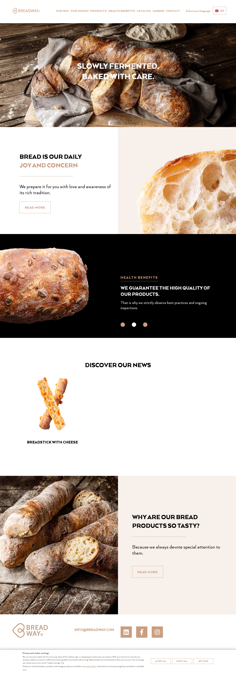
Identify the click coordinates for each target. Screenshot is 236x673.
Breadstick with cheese (52, 442)
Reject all (182, 661)
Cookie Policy (91, 666)
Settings (203, 661)
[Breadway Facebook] (141, 632)
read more (35, 207)
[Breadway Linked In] (126, 632)
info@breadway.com (94, 629)
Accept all (160, 661)
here (24, 669)
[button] (123, 324)
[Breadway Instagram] (157, 632)
